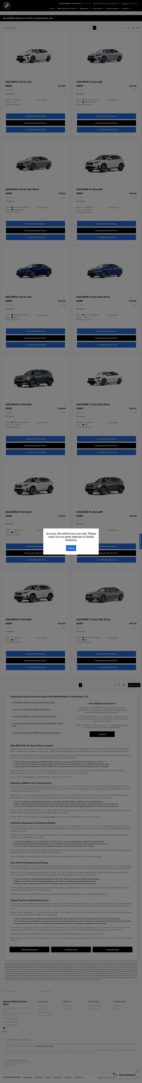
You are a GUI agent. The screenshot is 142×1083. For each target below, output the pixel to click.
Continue (71, 548)
